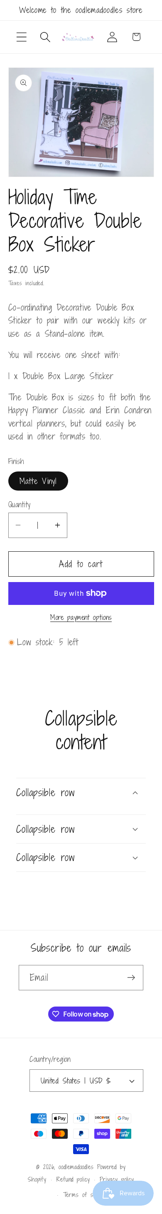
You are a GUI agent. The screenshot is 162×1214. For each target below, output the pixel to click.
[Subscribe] (131, 977)
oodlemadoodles (76, 1166)
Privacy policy (117, 1179)
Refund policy (73, 1179)
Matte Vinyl (38, 480)
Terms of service (86, 1194)
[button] (21, 37)
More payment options (81, 617)
